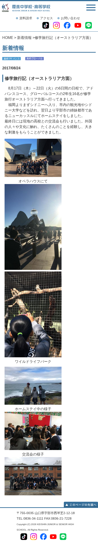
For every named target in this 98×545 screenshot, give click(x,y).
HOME (7, 38)
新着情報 (24, 38)
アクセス (46, 18)
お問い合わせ (70, 18)
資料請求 (25, 18)
